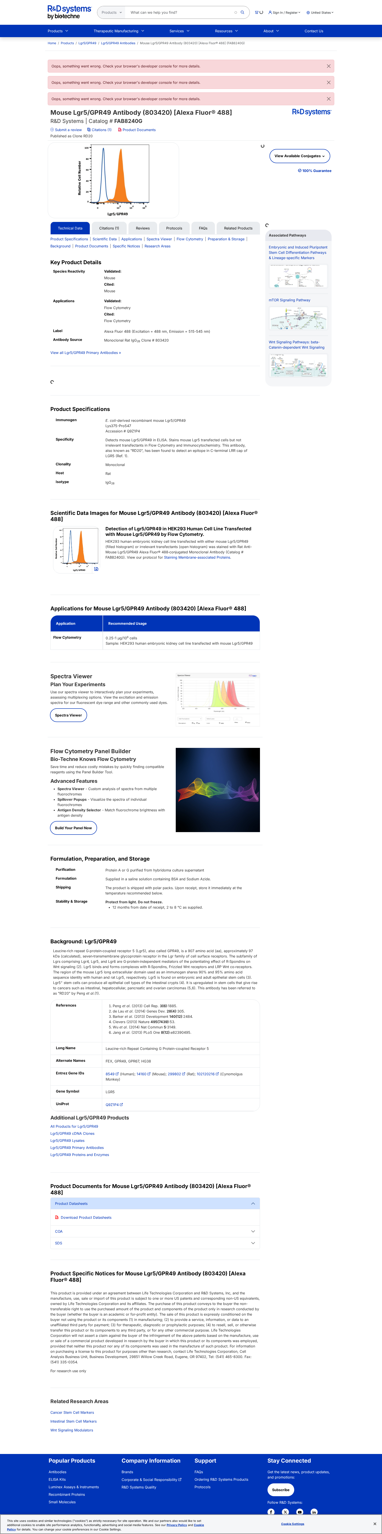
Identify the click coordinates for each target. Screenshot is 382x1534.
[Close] (328, 66)
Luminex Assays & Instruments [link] (74, 1487)
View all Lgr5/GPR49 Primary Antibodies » (85, 352)
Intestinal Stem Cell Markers (73, 1421)
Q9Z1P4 (112, 1104)
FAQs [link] (199, 1472)
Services (177, 31)
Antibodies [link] (57, 1472)
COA (59, 1231)
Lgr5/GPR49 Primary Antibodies (77, 1147)
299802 (174, 1074)
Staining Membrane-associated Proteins (197, 557)
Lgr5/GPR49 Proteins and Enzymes (79, 1154)
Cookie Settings (292, 1523)
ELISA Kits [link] (57, 1479)
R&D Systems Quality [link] (139, 1487)
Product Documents (139, 130)
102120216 (206, 1074)
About (268, 31)
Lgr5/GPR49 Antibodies (118, 43)
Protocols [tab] (174, 228)
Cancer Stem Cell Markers (72, 1412)
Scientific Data (105, 239)
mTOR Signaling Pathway (289, 300)
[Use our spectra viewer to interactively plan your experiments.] (218, 699)
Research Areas (157, 246)
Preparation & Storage (226, 239)
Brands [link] (127, 1472)
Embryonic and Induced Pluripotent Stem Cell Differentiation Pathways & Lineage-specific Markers (298, 252)
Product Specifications (69, 239)
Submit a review (68, 130)
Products (55, 31)
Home (52, 43)
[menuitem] (52, 43)
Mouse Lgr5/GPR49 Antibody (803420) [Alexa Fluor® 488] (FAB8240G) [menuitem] (192, 43)
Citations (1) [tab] (109, 228)
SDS (58, 1243)
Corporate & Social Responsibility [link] (149, 1479)
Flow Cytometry (190, 239)
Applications (131, 239)
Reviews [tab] (143, 228)
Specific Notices (126, 246)
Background (60, 246)
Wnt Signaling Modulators (71, 1430)
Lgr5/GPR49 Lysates (67, 1140)
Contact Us (314, 31)
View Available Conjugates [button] (298, 156)
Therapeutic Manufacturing (116, 31)
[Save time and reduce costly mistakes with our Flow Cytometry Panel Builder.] (218, 789)
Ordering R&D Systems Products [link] (221, 1479)
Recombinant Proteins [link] (67, 1494)
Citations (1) (102, 130)
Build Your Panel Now (73, 828)
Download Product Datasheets (86, 1217)
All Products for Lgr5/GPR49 (74, 1126)
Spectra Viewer (159, 239)
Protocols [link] (202, 1487)
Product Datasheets (71, 1203)
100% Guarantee (317, 170)
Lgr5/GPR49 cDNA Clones (72, 1133)
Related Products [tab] (238, 228)
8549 (110, 1074)
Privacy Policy (177, 1525)
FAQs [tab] (203, 228)
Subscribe (281, 1490)
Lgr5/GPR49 (87, 43)
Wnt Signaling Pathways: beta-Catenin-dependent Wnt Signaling (297, 345)
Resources (223, 31)
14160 (141, 1074)
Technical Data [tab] (70, 228)
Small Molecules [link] (62, 1502)
